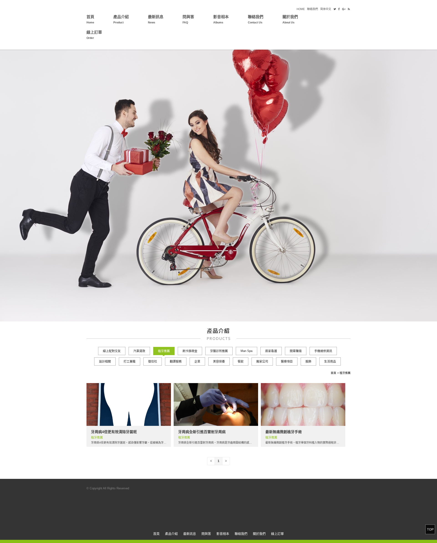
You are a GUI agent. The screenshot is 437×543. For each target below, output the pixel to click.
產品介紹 (121, 19)
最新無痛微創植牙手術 (283, 432)
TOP (430, 529)
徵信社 (152, 361)
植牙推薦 (164, 351)
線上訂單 (94, 35)
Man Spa (246, 351)
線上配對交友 (112, 351)
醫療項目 (287, 361)
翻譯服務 (176, 361)
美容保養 (219, 361)
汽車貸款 (139, 351)
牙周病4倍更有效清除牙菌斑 (114, 432)
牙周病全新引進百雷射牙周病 (202, 432)
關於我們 (290, 19)
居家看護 (271, 351)
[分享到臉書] (339, 9)
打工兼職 (129, 361)
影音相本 (221, 19)
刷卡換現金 (190, 351)
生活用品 (330, 361)
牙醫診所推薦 (219, 351)
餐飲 (241, 361)
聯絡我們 (312, 9)
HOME (301, 9)
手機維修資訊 (323, 351)
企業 (197, 361)
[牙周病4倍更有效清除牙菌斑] (128, 404)
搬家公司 (262, 361)
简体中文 (325, 9)
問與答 (188, 19)
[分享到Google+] (344, 9)
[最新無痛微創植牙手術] (303, 404)
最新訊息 (155, 19)
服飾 (308, 361)
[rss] (349, 9)
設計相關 (105, 361)
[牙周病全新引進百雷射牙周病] (216, 404)
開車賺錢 (296, 351)
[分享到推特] (334, 9)
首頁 (90, 19)
